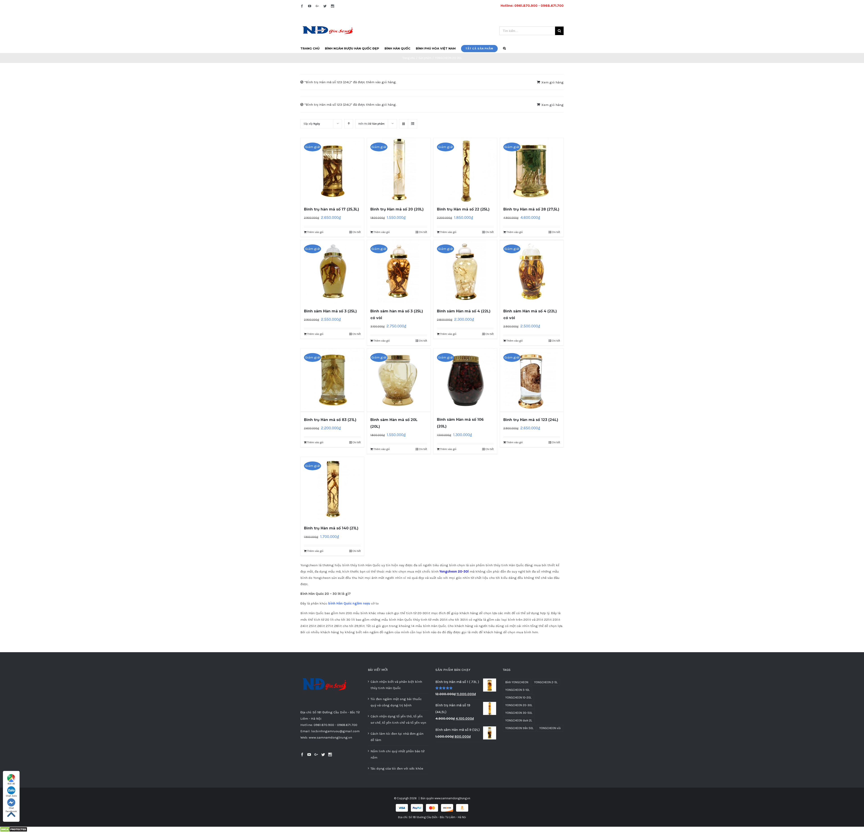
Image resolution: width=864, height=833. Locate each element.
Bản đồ (11, 783)
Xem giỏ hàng (552, 82)
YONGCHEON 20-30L (518, 705)
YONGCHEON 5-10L (517, 690)
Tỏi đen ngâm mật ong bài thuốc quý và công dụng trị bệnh (396, 702)
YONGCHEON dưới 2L (518, 720)
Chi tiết (356, 232)
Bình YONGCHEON (516, 682)
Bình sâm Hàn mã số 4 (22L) (463, 311)
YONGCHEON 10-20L (518, 697)
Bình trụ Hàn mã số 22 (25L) (463, 209)
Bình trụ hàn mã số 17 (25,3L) (331, 209)
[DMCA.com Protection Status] (13, 830)
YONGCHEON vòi (550, 728)
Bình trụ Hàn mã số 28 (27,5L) (531, 209)
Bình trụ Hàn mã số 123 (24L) (530, 420)
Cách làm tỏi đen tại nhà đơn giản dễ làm (397, 737)
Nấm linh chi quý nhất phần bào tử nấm (397, 754)
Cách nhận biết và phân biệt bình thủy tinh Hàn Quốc (396, 685)
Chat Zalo (11, 796)
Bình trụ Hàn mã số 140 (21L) (331, 528)
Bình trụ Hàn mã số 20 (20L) (397, 209)
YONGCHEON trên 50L (519, 728)
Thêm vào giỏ (315, 232)
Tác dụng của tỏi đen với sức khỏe (397, 768)
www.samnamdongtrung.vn (452, 798)
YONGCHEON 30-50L (518, 712)
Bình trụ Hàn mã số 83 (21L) (330, 420)
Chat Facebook (11, 808)
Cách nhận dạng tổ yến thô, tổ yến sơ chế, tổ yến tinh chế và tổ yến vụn (398, 719)
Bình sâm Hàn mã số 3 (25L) (330, 311)
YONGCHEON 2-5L (546, 682)
